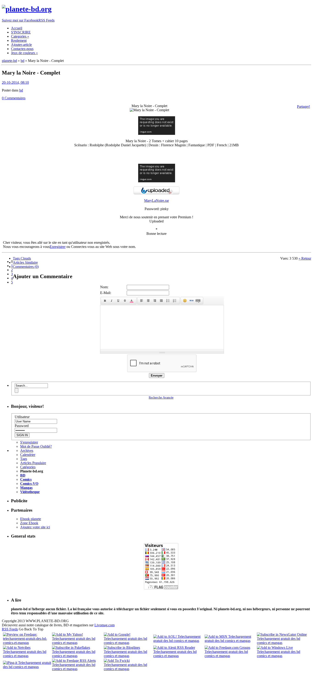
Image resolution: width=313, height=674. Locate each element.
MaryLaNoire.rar (156, 200)
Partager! (303, 106)
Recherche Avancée (161, 397)
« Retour (305, 258)
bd (21, 90)
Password (22, 426)
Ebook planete (30, 519)
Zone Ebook (29, 523)
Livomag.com (104, 625)
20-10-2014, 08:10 (15, 82)
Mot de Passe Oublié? (36, 446)
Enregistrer (58, 247)
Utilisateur (22, 417)
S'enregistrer (29, 442)
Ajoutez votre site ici (35, 527)
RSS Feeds (10, 629)
